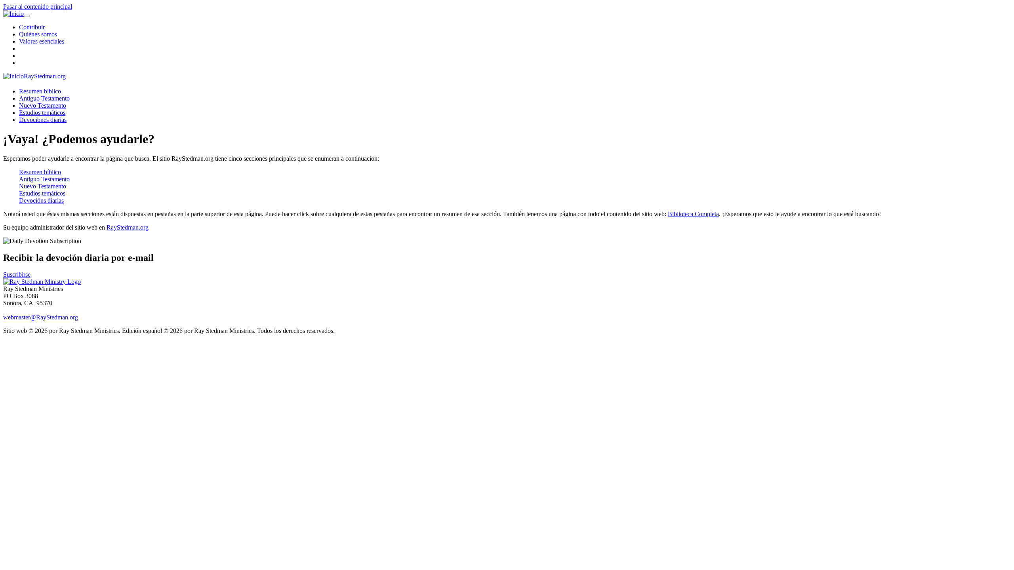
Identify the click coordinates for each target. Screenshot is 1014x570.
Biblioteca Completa (693, 214)
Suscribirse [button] (16, 274)
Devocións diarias (41, 200)
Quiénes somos (38, 34)
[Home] (42, 281)
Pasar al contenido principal (37, 6)
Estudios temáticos (42, 112)
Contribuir (32, 27)
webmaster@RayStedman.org (40, 317)
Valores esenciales (41, 41)
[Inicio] (13, 13)
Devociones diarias (43, 119)
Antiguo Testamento (44, 98)
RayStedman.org (45, 76)
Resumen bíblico (40, 91)
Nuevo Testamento (42, 105)
